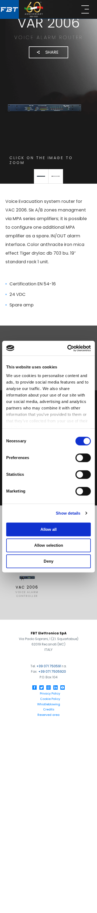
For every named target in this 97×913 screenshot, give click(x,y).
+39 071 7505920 (52, 671)
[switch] (83, 457)
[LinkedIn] (55, 687)
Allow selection (48, 545)
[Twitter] (41, 687)
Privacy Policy (50, 693)
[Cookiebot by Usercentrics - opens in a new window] (68, 348)
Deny (48, 561)
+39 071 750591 (48, 666)
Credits (48, 709)
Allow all (48, 529)
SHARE (51, 52)
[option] (26, 576)
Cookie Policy (50, 699)
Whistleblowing (48, 704)
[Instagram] (48, 687)
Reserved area (48, 715)
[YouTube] (62, 687)
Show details (68, 513)
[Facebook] (34, 687)
